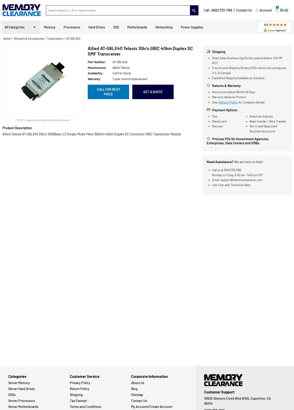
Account (266, 10)
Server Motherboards (23, 407)
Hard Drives (96, 27)
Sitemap (137, 395)
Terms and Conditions (85, 407)
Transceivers (55, 38)
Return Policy (228, 102)
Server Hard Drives (21, 389)
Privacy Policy (80, 383)
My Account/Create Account (151, 407)
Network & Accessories (29, 38)
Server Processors (21, 401)
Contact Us (244, 10)
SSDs (12, 395)
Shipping (76, 395)
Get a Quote (153, 92)
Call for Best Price (108, 91)
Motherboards (137, 27)
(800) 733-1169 (222, 10)
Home (7, 38)
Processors (72, 27)
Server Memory (19, 383)
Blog (134, 389)
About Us (137, 383)
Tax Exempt (78, 401)
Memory (49, 27)
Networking (163, 27)
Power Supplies (192, 27)
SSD (116, 27)
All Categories (15, 27)
